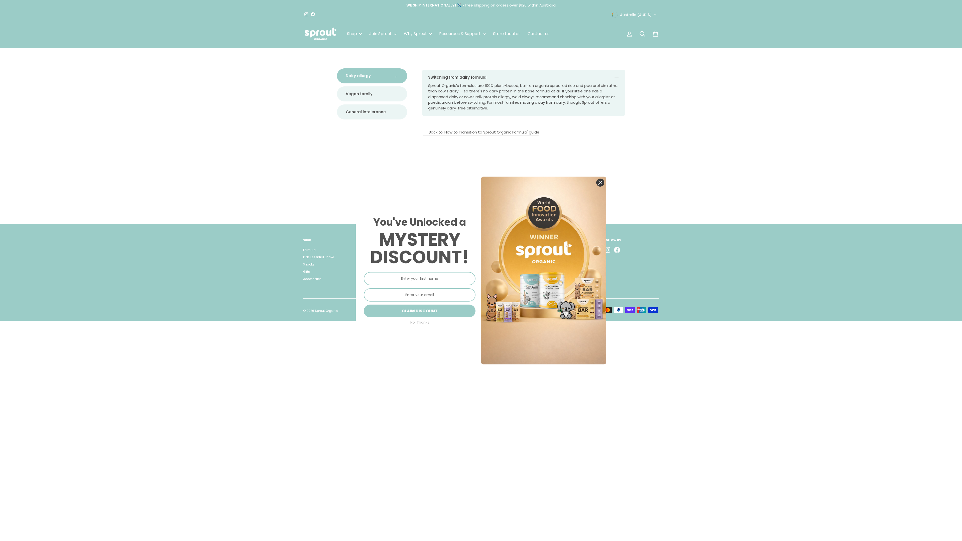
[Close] (600, 183)
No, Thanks (419, 322)
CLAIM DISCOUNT (420, 311)
